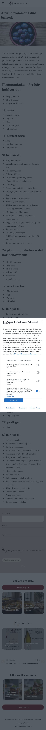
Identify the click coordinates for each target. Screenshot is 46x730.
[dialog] (23, 365)
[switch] (37, 365)
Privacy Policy (35, 408)
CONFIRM (14, 400)
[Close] (42, 322)
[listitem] (23, 360)
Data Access (23, 408)
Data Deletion (11, 408)
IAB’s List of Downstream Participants (25, 354)
